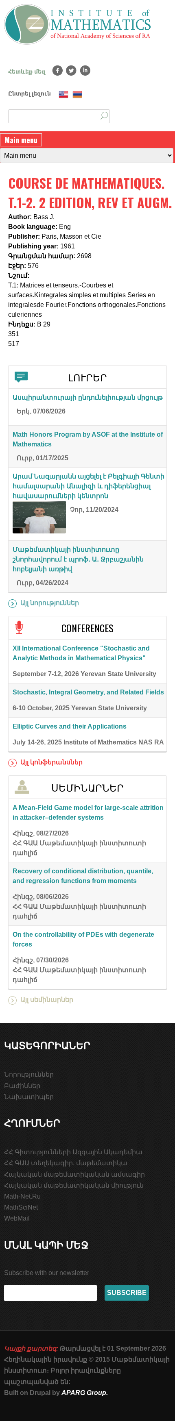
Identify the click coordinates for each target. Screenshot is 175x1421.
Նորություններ (29, 1074)
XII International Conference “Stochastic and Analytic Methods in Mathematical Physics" (81, 653)
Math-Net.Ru (22, 1196)
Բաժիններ (22, 1085)
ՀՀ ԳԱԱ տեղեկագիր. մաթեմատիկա (65, 1163)
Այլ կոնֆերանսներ (51, 762)
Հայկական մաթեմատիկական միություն (74, 1185)
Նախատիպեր (29, 1096)
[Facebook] (57, 70)
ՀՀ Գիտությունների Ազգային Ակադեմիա (73, 1152)
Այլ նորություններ (49, 602)
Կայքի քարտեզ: (31, 1348)
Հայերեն (77, 94)
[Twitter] (71, 70)
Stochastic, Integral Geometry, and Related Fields (88, 692)
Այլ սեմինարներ (46, 999)
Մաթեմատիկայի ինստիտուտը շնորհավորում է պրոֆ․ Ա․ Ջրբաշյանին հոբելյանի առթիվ (78, 559)
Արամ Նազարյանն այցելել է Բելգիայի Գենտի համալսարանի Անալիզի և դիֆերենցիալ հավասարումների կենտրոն (88, 486)
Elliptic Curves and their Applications (70, 726)
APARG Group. (84, 1392)
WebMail (17, 1218)
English (63, 94)
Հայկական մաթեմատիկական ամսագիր (74, 1174)
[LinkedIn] (85, 70)
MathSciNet (21, 1207)
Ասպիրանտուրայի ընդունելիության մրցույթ (88, 397)
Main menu (20, 140)
